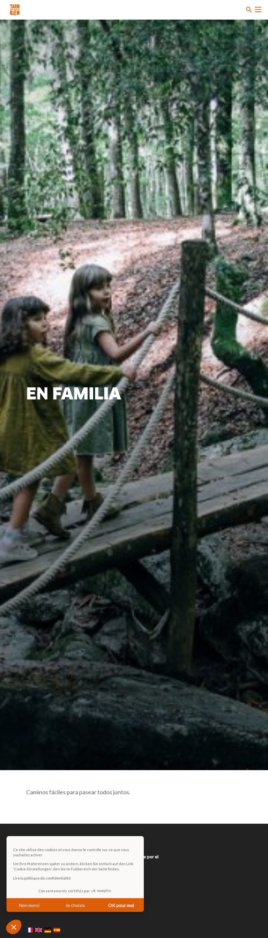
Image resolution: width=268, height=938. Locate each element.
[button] (14, 927)
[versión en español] (57, 930)
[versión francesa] (29, 930)
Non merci (29, 905)
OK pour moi (121, 905)
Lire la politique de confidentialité (42, 878)
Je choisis (75, 905)
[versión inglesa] (38, 930)
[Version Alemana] (47, 930)
